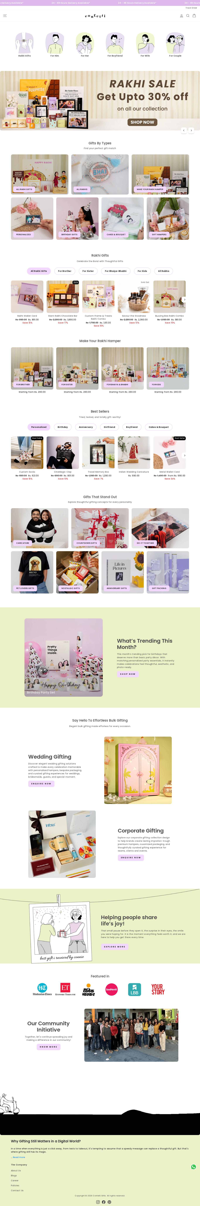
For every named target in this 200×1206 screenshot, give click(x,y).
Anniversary (86, 427)
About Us (16, 1170)
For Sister (88, 271)
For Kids (142, 271)
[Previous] (184, 130)
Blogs (14, 1175)
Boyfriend (131, 427)
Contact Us (17, 1190)
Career (15, 1180)
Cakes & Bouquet (159, 427)
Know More (48, 1046)
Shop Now (128, 674)
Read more (19, 1157)
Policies (15, 1185)
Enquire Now (41, 783)
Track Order (191, 8)
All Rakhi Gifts (39, 271)
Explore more (114, 946)
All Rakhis (163, 271)
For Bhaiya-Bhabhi (116, 271)
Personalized (39, 427)
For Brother (64, 271)
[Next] (191, 130)
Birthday (63, 427)
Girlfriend (109, 427)
